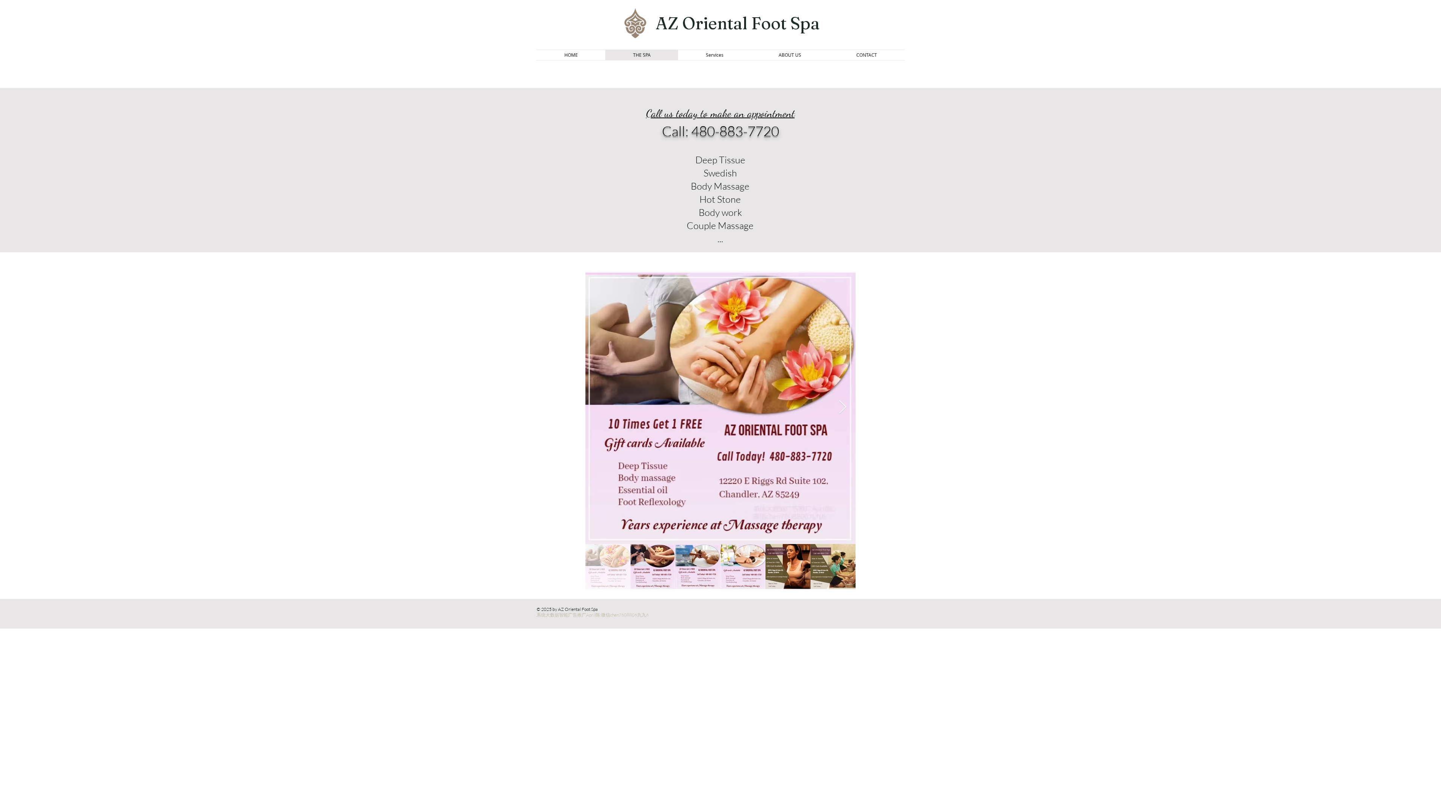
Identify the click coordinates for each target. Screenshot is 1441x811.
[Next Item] (842, 407)
